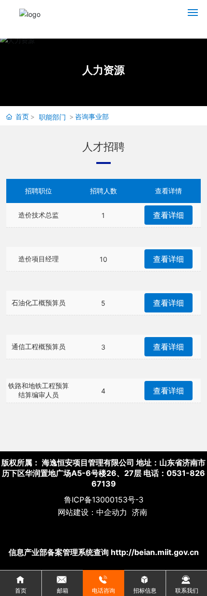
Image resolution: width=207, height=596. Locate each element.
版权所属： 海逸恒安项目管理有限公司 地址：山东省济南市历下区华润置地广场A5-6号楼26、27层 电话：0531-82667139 (103, 473)
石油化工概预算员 (38, 302)
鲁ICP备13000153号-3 (103, 499)
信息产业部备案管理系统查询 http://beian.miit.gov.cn (104, 552)
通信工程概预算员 (38, 346)
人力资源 (103, 70)
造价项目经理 (38, 259)
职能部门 (52, 117)
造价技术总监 (38, 215)
